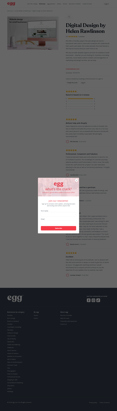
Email (43, 219)
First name (44, 211)
